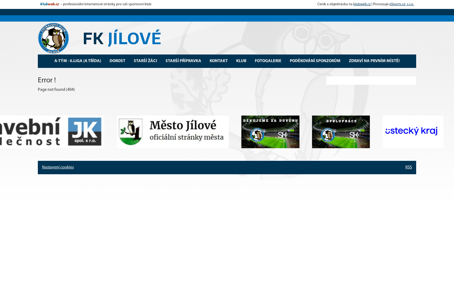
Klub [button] (241, 61)
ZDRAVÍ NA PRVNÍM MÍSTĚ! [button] (374, 61)
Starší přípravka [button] (183, 61)
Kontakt (219, 61)
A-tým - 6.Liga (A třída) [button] (77, 61)
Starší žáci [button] (145, 61)
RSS (408, 167)
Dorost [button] (117, 61)
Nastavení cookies (58, 167)
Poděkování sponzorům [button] (315, 61)
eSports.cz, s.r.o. (401, 4)
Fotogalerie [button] (268, 61)
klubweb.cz (362, 4)
